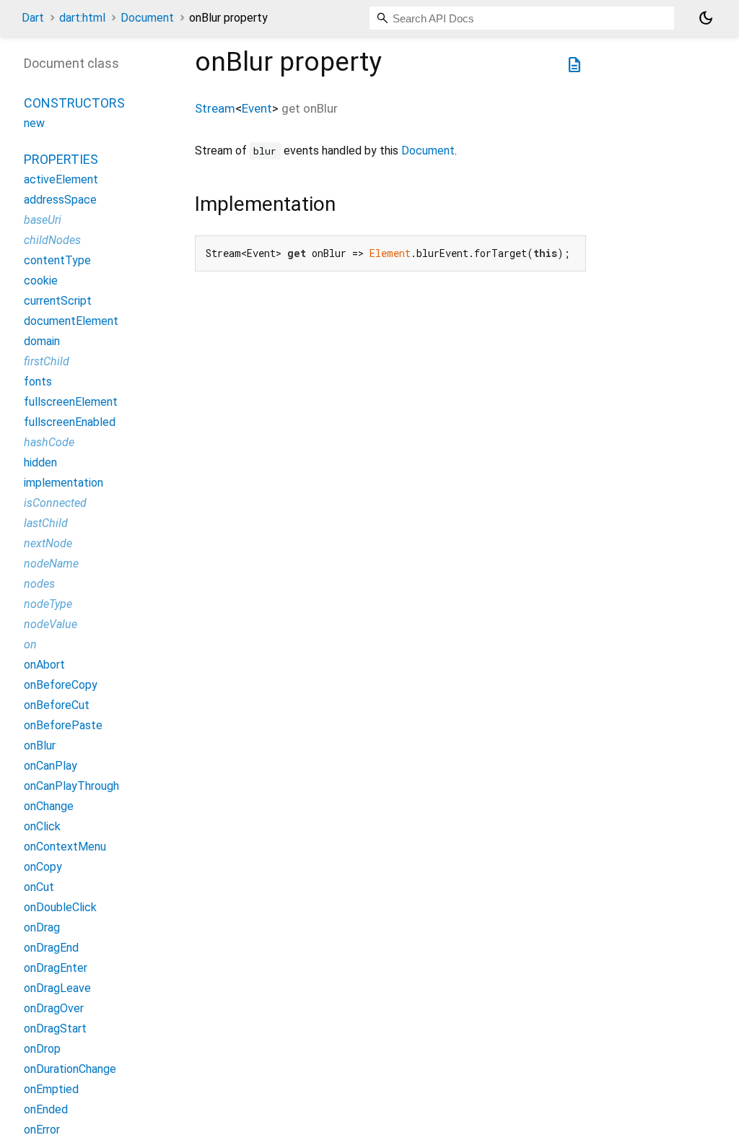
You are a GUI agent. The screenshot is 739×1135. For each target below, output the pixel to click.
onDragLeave (57, 988)
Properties (61, 159)
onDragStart (55, 1028)
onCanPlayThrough (71, 786)
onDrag (42, 927)
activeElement (61, 179)
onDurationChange (70, 1069)
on (30, 644)
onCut (39, 887)
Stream (215, 108)
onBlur (40, 745)
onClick (42, 826)
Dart (33, 18)
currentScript (58, 301)
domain (42, 341)
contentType (57, 260)
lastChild (46, 523)
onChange (49, 806)
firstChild (46, 361)
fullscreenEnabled (69, 422)
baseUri (42, 220)
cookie (41, 280)
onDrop (42, 1049)
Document (147, 18)
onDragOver (54, 1008)
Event (257, 108)
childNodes (52, 240)
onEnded (46, 1109)
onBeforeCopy (60, 685)
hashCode (49, 442)
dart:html (82, 18)
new (34, 123)
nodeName (51, 563)
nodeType (48, 604)
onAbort (44, 664)
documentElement (71, 321)
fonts (38, 381)
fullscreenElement (71, 402)
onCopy (43, 867)
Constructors (74, 102)
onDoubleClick (60, 907)
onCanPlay (50, 766)
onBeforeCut (56, 705)
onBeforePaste (63, 725)
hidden (40, 462)
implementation (63, 483)
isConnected (55, 503)
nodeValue (50, 624)
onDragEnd (51, 947)
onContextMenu (65, 846)
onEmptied (51, 1089)
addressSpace (60, 199)
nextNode (48, 543)
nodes (39, 584)
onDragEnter (55, 968)
